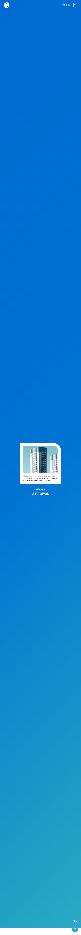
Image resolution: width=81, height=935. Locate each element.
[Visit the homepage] (6, 5)
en (69, 5)
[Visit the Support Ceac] (75, 921)
